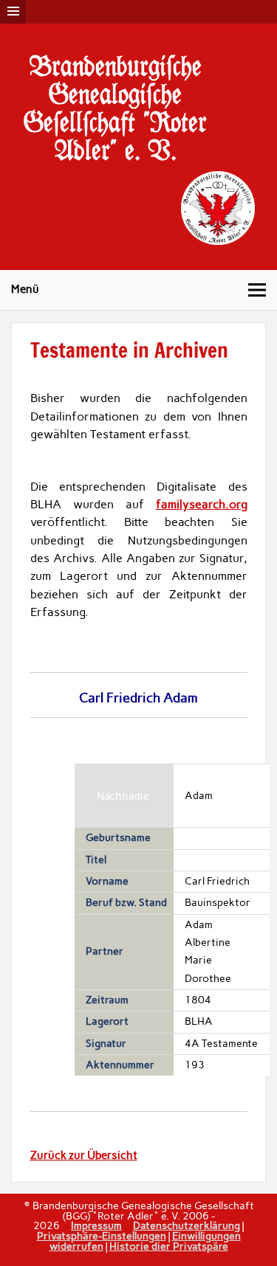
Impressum (96, 1225)
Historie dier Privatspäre (168, 1246)
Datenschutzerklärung (186, 1225)
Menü (25, 289)
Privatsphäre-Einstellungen (101, 1236)
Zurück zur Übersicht (83, 1155)
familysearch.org (201, 504)
